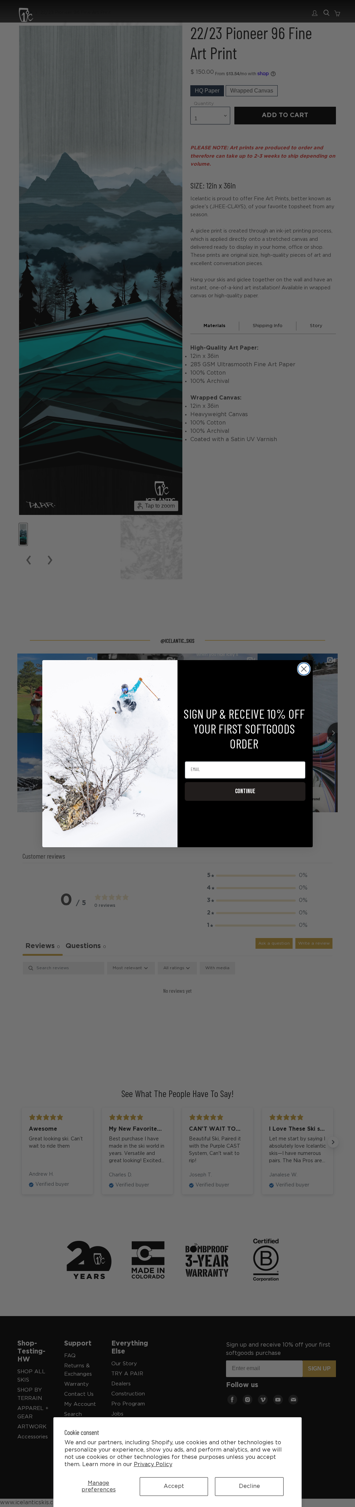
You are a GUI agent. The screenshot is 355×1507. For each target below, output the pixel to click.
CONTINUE (245, 791)
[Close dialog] (304, 669)
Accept (174, 1486)
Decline (249, 1486)
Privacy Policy (153, 1464)
